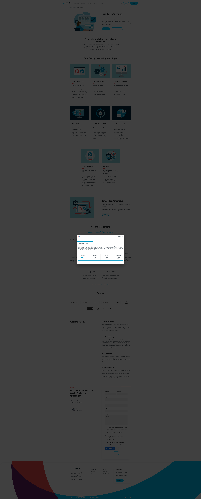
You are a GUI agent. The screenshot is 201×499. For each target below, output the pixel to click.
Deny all (85, 261)
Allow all (115, 261)
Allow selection (100, 261)
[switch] (94, 257)
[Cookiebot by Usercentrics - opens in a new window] (118, 236)
